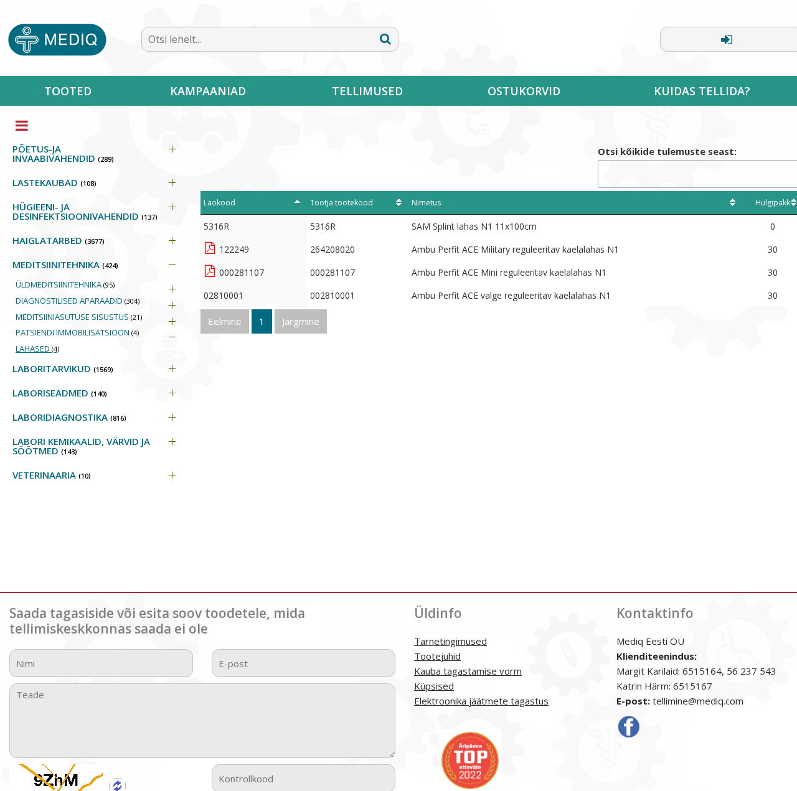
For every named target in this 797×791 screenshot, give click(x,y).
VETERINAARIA (51, 475)
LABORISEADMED (59, 392)
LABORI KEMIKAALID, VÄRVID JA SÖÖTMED (81, 446)
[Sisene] (726, 39)
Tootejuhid (437, 656)
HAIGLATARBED (58, 240)
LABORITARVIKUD (62, 368)
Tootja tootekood (341, 202)
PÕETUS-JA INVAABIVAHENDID (63, 153)
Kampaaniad (208, 90)
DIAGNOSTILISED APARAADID (77, 300)
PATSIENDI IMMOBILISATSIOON (77, 332)
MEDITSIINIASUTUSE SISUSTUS (79, 316)
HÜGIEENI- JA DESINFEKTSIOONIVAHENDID (85, 211)
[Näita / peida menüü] (22, 125)
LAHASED (37, 348)
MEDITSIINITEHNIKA (65, 264)
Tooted (68, 90)
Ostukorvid (524, 90)
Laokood (219, 202)
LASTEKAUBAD (54, 182)
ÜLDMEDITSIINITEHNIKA (65, 284)
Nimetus (426, 202)
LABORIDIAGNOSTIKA (69, 417)
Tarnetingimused (450, 641)
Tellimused (367, 90)
